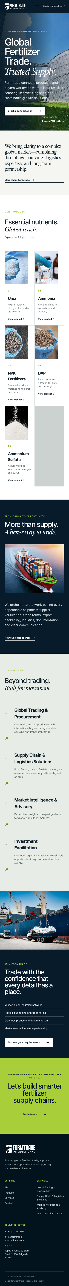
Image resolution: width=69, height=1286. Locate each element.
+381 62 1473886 (14, 1231)
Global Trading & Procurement (46, 1189)
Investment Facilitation (49, 1213)
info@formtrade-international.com (14, 1238)
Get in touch (34, 1114)
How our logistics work (20, 637)
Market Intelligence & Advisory (48, 1206)
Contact (9, 1203)
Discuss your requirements (28, 1042)
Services (9, 1197)
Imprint (8, 1245)
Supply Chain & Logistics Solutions (50, 1198)
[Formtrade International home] (15, 6)
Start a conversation (54, 6)
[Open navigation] (37, 6)
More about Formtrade (19, 180)
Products (10, 1192)
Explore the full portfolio (19, 237)
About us (10, 1187)
